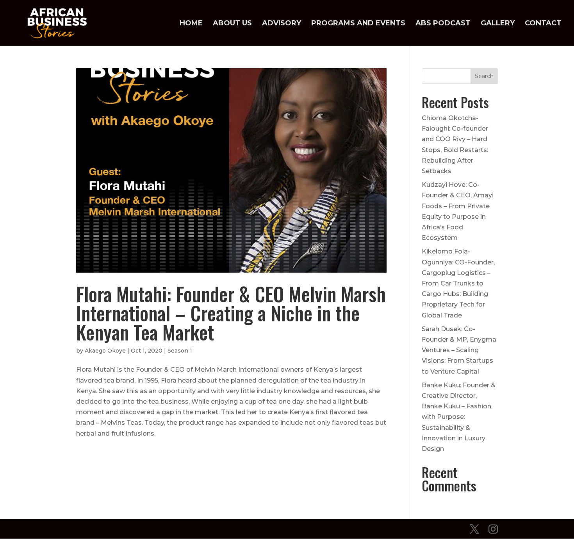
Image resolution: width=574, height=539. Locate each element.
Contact (543, 23)
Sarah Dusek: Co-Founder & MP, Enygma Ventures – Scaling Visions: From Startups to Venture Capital (459, 350)
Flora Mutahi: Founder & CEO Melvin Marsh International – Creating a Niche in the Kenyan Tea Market (231, 313)
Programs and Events (358, 23)
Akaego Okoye (105, 350)
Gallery (498, 23)
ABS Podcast (443, 23)
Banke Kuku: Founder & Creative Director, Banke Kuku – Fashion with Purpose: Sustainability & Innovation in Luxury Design (459, 416)
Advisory (281, 23)
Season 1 (180, 350)
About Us (232, 23)
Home (191, 23)
